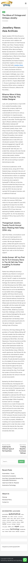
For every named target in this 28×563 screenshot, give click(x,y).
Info (4, 12)
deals (15, 518)
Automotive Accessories (9, 476)
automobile (16, 511)
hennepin (21, 520)
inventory (14, 522)
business (4, 516)
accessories (7, 511)
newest (18, 524)
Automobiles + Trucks (8, 473)
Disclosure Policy (7, 499)
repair (16, 526)
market (4, 524)
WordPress (10, 560)
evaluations (4, 520)
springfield (22, 526)
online (9, 526)
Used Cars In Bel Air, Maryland (10, 483)
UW (12, 558)
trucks (13, 531)
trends (6, 531)
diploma (18, 518)
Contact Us (5, 502)
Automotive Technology (9, 485)
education (22, 518)
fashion (8, 520)
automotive (14, 514)
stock (3, 529)
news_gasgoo (4, 526)
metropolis (9, 524)
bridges (22, 514)
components (20, 516)
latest (22, 522)
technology (14, 529)
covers (8, 518)
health (16, 520)
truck (10, 531)
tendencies (22, 529)
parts (13, 526)
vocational (22, 531)
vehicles (17, 531)
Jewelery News (18, 65)
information (8, 522)
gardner (12, 520)
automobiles (5, 514)
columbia (15, 516)
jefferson (18, 522)
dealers (11, 518)
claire (11, 516)
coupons (4, 518)
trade (3, 531)
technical (7, 529)
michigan (14, 524)
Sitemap (4, 497)
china (9, 516)
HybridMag (19, 560)
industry (4, 522)
